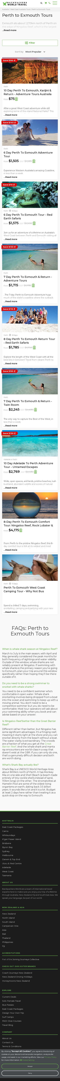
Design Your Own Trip (13, 1013)
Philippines (7, 942)
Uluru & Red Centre (12, 863)
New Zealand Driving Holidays (17, 977)
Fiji (3, 946)
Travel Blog (7, 1025)
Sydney (5, 851)
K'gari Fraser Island (11, 839)
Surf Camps (8, 1017)
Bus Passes (8, 1005)
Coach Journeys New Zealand (17, 973)
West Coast (8, 871)
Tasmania (6, 875)
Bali (4, 934)
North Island (8, 918)
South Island (8, 922)
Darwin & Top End (11, 859)
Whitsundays (8, 835)
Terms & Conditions (11, 1046)
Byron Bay (7, 847)
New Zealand (9, 914)
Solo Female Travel (11, 1001)
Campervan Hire (10, 926)
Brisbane (6, 843)
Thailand (6, 938)
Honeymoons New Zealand (16, 981)
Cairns (5, 831)
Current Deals (9, 997)
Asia (4, 930)
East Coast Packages (12, 827)
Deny (30, 1073)
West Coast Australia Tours (20, 9)
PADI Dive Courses (11, 1021)
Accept (30, 1066)
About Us (6, 1038)
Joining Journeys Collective (26, 959)
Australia (5, 9)
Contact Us (7, 1042)
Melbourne (7, 855)
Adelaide (6, 867)
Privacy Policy (51, 1057)
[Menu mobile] (55, 3)
